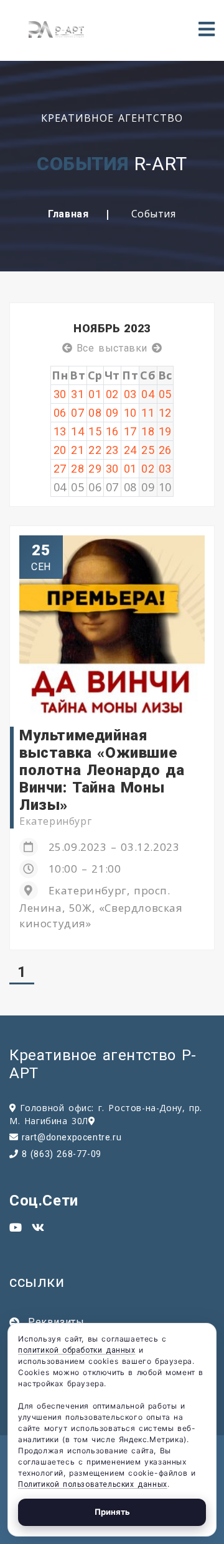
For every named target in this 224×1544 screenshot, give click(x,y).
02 (112, 394)
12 (165, 412)
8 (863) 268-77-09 (61, 1154)
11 (147, 412)
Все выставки (112, 348)
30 (60, 394)
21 (77, 449)
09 (112, 412)
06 (60, 412)
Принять (112, 1512)
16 (112, 431)
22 (94, 449)
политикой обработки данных (77, 1350)
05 (165, 394)
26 (165, 449)
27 (60, 468)
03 (130, 394)
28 (77, 468)
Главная (68, 214)
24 (130, 449)
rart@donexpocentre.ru (72, 1137)
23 (112, 449)
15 (94, 431)
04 (147, 394)
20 (60, 449)
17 (130, 431)
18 (147, 431)
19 (165, 431)
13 (60, 431)
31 (77, 394)
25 (147, 449)
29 (94, 468)
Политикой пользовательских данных (92, 1484)
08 (94, 412)
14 (77, 431)
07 (77, 412)
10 (130, 412)
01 (94, 394)
